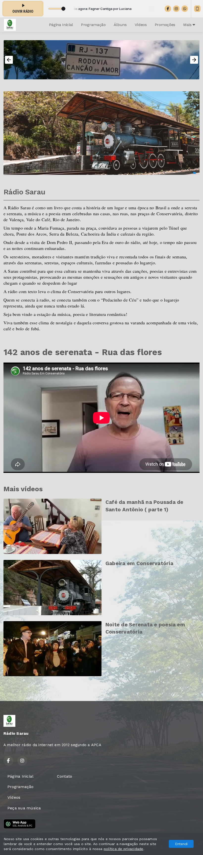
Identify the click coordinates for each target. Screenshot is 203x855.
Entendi (181, 844)
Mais (188, 24)
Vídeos (141, 24)
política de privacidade (123, 849)
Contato (64, 776)
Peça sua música (24, 808)
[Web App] (197, 8)
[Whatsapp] (184, 8)
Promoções (165, 24)
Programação (93, 24)
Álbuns (120, 24)
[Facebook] (168, 8)
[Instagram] (176, 8)
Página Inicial (61, 24)
